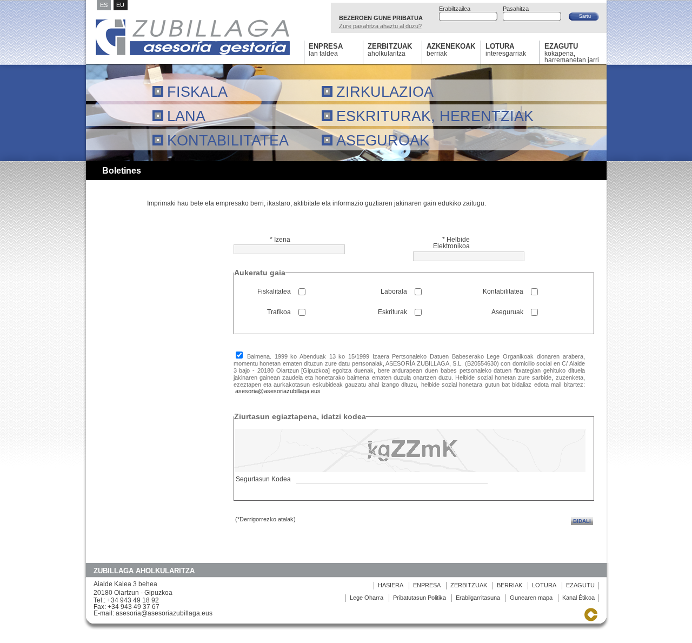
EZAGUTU (580, 585)
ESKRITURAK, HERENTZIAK (435, 116)
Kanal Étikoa (578, 597)
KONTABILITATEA (228, 140)
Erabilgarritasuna (478, 597)
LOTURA (544, 585)
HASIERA (390, 585)
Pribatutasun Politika (420, 597)
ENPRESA (427, 585)
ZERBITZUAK (468, 585)
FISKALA (197, 91)
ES (104, 5)
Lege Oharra (366, 597)
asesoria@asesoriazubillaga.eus (278, 391)
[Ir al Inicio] (192, 54)
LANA (186, 116)
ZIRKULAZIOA (385, 91)
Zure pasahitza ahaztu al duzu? (380, 26)
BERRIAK (509, 585)
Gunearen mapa (531, 597)
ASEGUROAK (382, 140)
